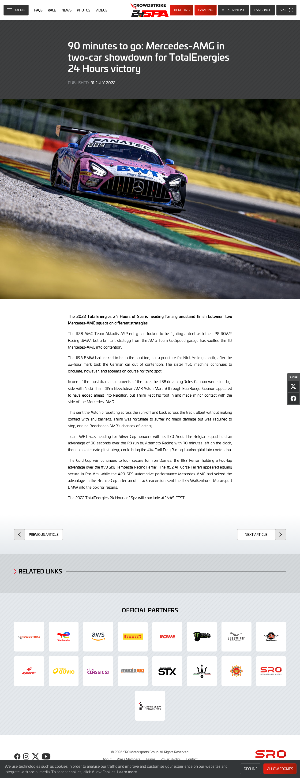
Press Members (128, 759)
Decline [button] (251, 769)
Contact (192, 759)
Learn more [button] (127, 771)
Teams (150, 759)
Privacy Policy (171, 759)
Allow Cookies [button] (280, 769)
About (107, 759)
